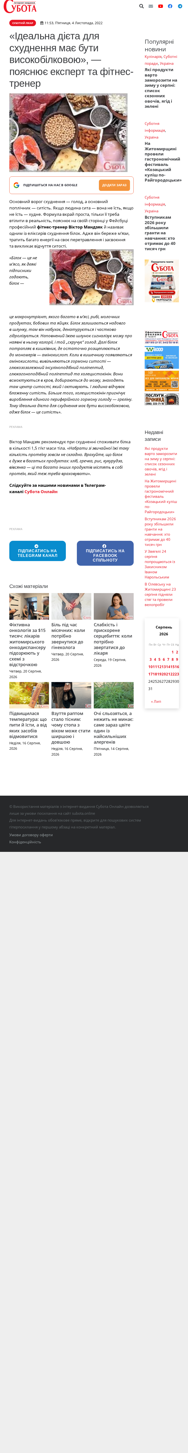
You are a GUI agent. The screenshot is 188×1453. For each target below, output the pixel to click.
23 (177, 674)
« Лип (156, 701)
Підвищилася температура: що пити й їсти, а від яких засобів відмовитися (28, 724)
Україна (167, 63)
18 (155, 674)
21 (168, 674)
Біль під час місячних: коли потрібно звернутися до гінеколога (68, 636)
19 (159, 674)
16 (177, 666)
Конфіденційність (25, 841)
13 (164, 666)
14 (168, 666)
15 (172, 666)
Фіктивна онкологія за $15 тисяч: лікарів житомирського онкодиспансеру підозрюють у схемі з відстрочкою (27, 645)
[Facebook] (170, 6)
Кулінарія (153, 56)
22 (172, 674)
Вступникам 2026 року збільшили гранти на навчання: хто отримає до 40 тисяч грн (160, 232)
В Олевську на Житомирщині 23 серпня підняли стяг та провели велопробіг (160, 594)
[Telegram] (180, 6)
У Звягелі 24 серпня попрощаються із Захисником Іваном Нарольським (160, 564)
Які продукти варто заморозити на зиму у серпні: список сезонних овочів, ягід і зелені (161, 88)
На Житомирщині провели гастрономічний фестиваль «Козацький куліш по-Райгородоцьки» (163, 162)
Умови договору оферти (31, 834)
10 (150, 666)
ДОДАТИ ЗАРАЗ (114, 185)
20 (164, 674)
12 (159, 666)
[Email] (150, 6)
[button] (142, 6)
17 (150, 674)
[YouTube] (160, 6)
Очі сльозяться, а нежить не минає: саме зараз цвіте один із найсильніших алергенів (113, 727)
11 (155, 666)
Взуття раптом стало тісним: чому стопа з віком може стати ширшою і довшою (70, 727)
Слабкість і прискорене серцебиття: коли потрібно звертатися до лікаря (113, 639)
